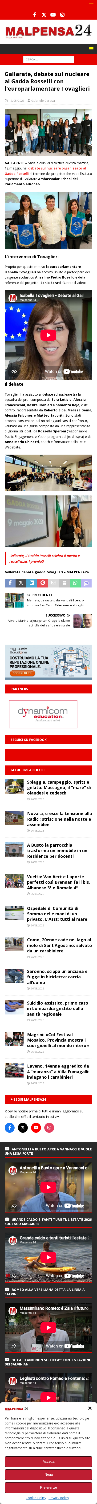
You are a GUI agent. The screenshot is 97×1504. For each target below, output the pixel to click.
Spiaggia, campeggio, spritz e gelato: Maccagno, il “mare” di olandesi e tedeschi (59, 787)
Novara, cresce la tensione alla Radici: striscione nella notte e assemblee (59, 819)
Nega (48, 1474)
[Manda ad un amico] (53, 583)
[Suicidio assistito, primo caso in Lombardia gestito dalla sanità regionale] (14, 1007)
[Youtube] (53, 15)
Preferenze (48, 1487)
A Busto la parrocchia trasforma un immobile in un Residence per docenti (57, 850)
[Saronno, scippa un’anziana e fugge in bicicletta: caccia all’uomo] (14, 976)
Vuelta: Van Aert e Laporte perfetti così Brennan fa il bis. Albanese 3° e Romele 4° (58, 882)
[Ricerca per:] (48, 59)
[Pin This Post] (42, 583)
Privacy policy (58, 1498)
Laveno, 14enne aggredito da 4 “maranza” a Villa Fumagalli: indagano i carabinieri (58, 1071)
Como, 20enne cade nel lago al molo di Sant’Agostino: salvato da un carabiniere (59, 945)
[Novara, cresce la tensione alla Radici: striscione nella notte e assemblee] (14, 818)
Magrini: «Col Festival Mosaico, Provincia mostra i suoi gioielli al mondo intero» (58, 1040)
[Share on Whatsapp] (75, 583)
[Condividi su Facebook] (10, 583)
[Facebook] (35, 15)
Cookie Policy (36, 1498)
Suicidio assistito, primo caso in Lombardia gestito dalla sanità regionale (57, 1008)
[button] (90, 1408)
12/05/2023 (16, 100)
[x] (44, 15)
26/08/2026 (37, 799)
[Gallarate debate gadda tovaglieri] (48, 153)
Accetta (48, 1461)
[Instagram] (62, 15)
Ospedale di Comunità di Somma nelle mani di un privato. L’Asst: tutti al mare (57, 913)
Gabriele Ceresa (43, 100)
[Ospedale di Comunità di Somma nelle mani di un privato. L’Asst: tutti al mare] (14, 913)
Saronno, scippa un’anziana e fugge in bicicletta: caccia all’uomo (57, 976)
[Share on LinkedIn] (31, 583)
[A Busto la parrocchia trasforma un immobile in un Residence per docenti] (14, 849)
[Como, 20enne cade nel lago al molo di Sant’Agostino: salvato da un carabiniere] (14, 944)
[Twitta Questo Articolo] (21, 583)
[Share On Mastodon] (86, 583)
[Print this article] (64, 583)
